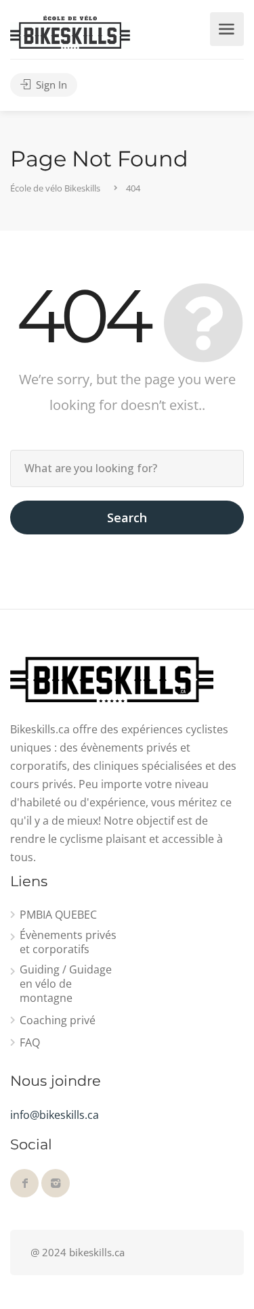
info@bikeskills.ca (54, 1114)
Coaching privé (58, 1020)
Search (127, 517)
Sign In (50, 84)
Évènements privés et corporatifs (68, 942)
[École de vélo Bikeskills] (70, 31)
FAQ (30, 1043)
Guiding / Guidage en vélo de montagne (66, 984)
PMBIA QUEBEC (58, 915)
